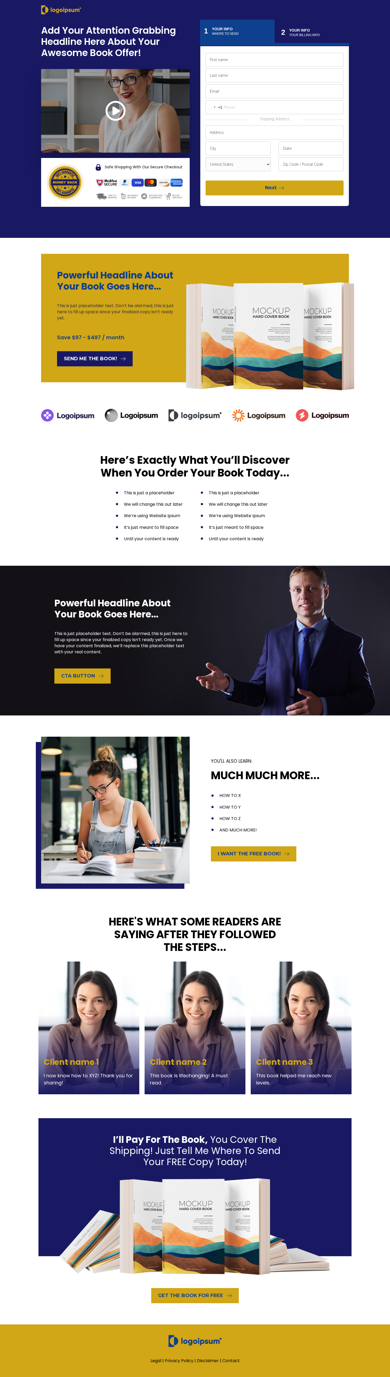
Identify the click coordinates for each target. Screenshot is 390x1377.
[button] (95, 358)
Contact (231, 1361)
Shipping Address (274, 118)
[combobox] (214, 107)
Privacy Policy (179, 1361)
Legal (155, 1361)
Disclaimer (208, 1361)
